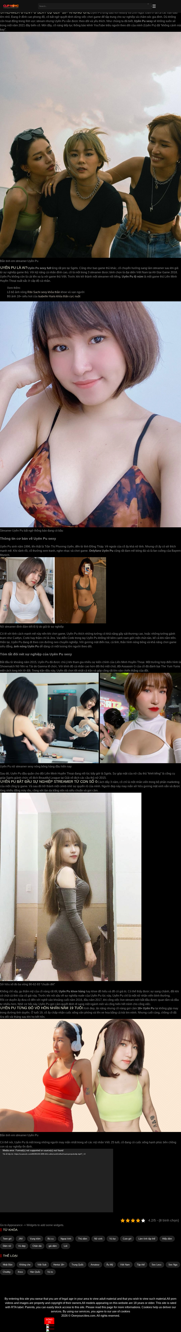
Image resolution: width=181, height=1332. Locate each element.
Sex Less (156, 1264)
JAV (21, 1238)
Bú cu (51, 1238)
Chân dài (37, 1246)
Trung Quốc (78, 1264)
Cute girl (127, 1238)
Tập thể (141, 1264)
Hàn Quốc (35, 1272)
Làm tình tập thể (146, 1238)
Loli (65, 1246)
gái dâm (53, 1246)
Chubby (7, 1272)
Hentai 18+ (59, 1264)
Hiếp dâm (167, 1238)
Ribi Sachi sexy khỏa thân (43, 292)
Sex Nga (172, 1264)
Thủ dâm (82, 1238)
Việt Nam (125, 1264)
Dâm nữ (7, 1246)
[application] (56, 1180)
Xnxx (20, 1272)
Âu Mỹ (109, 1264)
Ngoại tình (66, 1238)
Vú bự (112, 1238)
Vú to (50, 1272)
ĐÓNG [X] (49, 1320)
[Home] (90, 1290)
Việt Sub (41, 1264)
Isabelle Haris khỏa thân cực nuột (59, 296)
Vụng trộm (35, 1238)
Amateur (95, 1264)
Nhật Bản (7, 1264)
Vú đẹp (21, 1246)
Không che (24, 1264)
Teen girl (7, 1238)
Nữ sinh (98, 1238)
